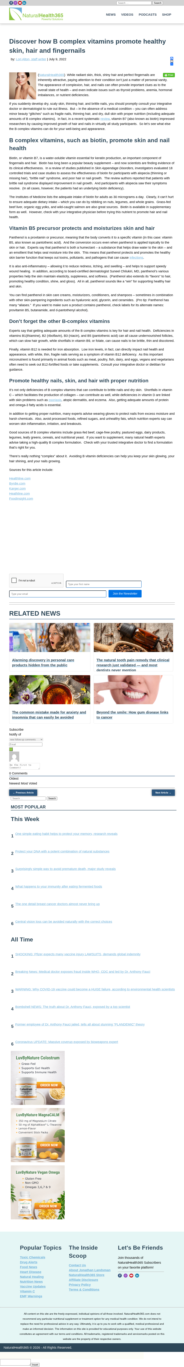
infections (136, 257)
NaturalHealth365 (51, 75)
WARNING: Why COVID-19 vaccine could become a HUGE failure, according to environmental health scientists (95, 989)
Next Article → (163, 792)
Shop (166, 14)
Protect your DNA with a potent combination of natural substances (62, 851)
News (111, 14)
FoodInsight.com (21, 498)
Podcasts (148, 14)
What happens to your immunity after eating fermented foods (58, 886)
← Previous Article (23, 792)
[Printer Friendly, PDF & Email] (169, 74)
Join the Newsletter (125, 593)
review (105, 119)
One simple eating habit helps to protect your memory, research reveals (66, 834)
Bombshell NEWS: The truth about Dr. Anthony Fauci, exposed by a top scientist (72, 1007)
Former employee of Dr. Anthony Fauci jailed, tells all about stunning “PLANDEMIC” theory (80, 1024)
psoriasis (55, 400)
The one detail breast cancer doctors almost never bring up (57, 904)
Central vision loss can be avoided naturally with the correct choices (63, 921)
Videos (127, 14)
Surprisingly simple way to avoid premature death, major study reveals (65, 869)
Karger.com (17, 488)
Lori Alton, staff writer (31, 59)
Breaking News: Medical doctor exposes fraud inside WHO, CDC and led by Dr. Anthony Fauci (82, 971)
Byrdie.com (17, 483)
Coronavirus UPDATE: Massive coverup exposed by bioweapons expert (66, 1042)
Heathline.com (19, 493)
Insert (35, 1364)
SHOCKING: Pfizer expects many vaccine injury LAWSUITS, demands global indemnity (78, 954)
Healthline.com (20, 478)
